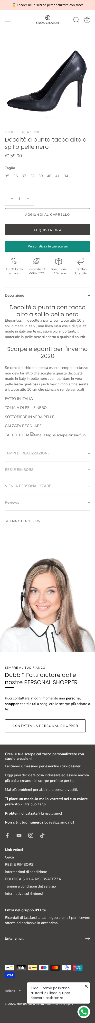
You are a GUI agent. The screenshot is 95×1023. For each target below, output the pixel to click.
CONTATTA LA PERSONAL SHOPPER (45, 726)
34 (66, 176)
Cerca (9, 857)
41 (57, 176)
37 (24, 176)
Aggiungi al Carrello (47, 215)
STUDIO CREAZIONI (22, 132)
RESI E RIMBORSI (19, 864)
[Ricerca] (76, 20)
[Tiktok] (42, 835)
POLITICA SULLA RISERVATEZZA (33, 879)
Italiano (10, 991)
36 (15, 176)
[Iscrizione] (87, 938)
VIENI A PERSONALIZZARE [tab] (28, 486)
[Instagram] (30, 835)
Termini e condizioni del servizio (30, 886)
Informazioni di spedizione (26, 871)
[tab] (47, 374)
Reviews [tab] (12, 502)
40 (49, 176)
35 (7, 176)
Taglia (10, 168)
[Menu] (7, 20)
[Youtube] (19, 835)
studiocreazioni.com (30, 1004)
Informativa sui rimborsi (24, 893)
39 (40, 176)
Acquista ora (47, 230)
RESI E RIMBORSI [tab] (19, 469)
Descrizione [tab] (14, 295)
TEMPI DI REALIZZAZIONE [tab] (27, 453)
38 (32, 176)
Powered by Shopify (59, 1004)
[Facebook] (7, 835)
